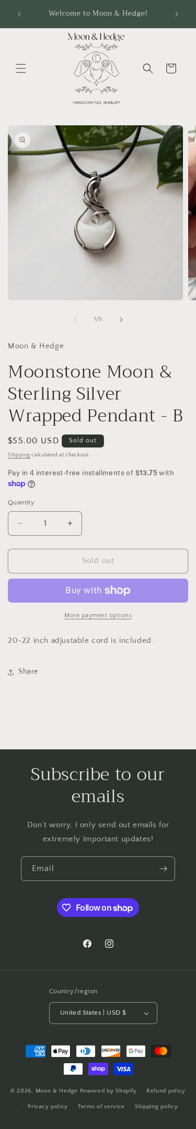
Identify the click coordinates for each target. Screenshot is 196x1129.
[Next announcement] (176, 14)
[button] (20, 68)
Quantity (21, 502)
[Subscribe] (163, 868)
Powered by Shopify (108, 1090)
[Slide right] (121, 319)
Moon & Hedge (58, 1090)
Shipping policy (156, 1106)
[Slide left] (75, 319)
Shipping (19, 455)
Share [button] (28, 671)
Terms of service (101, 1106)
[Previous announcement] (19, 14)
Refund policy (166, 1091)
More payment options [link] (98, 615)
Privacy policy (48, 1106)
